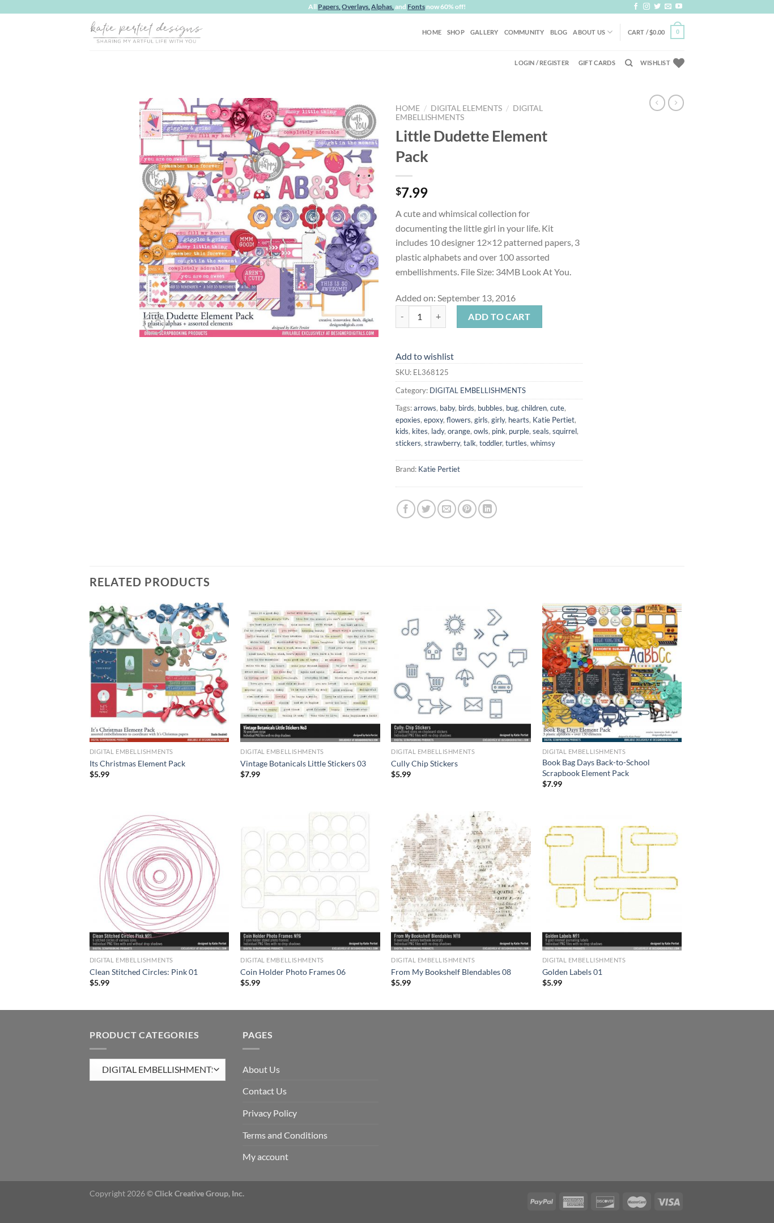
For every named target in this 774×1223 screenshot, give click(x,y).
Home (431, 32)
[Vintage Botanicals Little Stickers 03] (310, 673)
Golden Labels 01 (572, 972)
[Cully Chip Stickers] (461, 673)
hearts (518, 419)
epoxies (407, 419)
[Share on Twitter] (426, 509)
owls (481, 431)
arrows (425, 407)
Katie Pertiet (554, 419)
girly (498, 419)
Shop (456, 32)
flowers (458, 419)
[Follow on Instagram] (646, 7)
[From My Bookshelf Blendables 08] (461, 881)
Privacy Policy (270, 1112)
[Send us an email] (668, 7)
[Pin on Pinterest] (467, 509)
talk (469, 443)
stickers (408, 443)
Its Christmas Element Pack (137, 763)
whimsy (542, 443)
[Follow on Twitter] (657, 7)
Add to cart (499, 316)
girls (481, 419)
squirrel (564, 431)
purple (519, 431)
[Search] (628, 63)
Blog (559, 32)
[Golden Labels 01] (612, 881)
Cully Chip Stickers (424, 763)
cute (557, 407)
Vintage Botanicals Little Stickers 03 (303, 763)
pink (498, 431)
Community (524, 32)
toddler (490, 443)
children (534, 407)
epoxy (433, 419)
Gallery (484, 32)
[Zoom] (154, 323)
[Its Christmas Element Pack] (159, 673)
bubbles (490, 407)
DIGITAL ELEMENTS (466, 108)
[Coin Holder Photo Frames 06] (310, 881)
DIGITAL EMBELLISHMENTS (477, 390)
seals (541, 431)
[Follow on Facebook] (635, 7)
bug (512, 407)
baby (447, 407)
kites (420, 431)
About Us (589, 32)
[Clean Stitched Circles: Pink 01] (159, 881)
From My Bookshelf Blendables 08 (451, 972)
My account (265, 1156)
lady (437, 431)
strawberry (442, 443)
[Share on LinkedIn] (487, 509)
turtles (516, 443)
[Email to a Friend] (446, 509)
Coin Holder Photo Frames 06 (293, 972)
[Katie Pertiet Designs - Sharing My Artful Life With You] (146, 32)
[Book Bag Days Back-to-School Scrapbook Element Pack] (612, 673)
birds (466, 407)
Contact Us (265, 1090)
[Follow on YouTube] (678, 7)
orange (459, 431)
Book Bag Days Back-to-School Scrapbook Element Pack (596, 767)
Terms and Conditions (285, 1135)
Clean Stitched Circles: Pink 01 (144, 972)
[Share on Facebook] (406, 509)
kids (402, 431)
